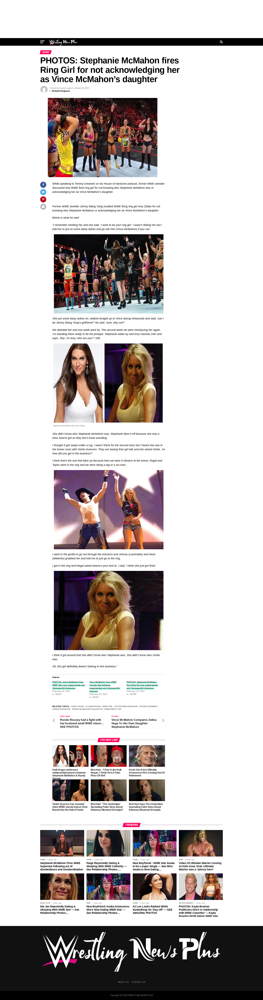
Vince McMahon (62, 709)
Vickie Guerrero (148, 707)
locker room (94, 707)
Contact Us (138, 982)
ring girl (108, 707)
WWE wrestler (113, 709)
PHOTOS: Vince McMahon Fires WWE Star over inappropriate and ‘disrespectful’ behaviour (68, 685)
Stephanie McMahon (127, 707)
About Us (123, 982)
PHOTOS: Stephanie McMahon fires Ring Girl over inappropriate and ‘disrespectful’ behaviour (142, 685)
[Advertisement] (131, 19)
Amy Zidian (78, 707)
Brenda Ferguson (61, 91)
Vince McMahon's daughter (88, 709)
